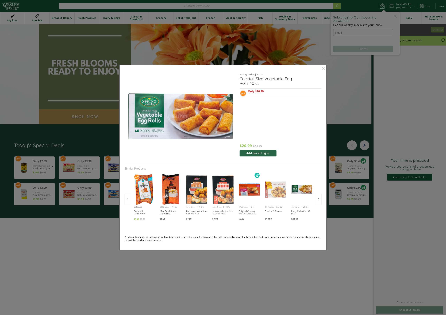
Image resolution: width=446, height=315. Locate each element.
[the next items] (318, 199)
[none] (144, 195)
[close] (323, 68)
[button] (181, 116)
